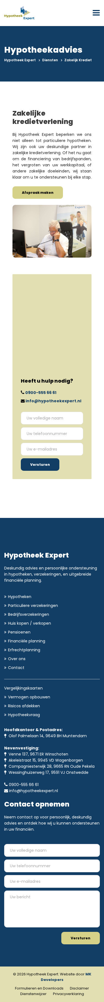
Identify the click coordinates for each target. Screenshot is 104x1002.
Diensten (50, 60)
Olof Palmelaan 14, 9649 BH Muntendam (46, 736)
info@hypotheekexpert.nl (53, 401)
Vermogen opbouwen (29, 697)
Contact (16, 667)
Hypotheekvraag (24, 715)
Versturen (40, 464)
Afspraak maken (38, 192)
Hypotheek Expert (20, 60)
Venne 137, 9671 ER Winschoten (37, 754)
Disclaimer (79, 988)
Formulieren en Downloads (39, 988)
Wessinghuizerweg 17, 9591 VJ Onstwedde (47, 772)
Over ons (17, 659)
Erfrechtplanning (24, 650)
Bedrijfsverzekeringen (28, 614)
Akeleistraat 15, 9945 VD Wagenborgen (44, 760)
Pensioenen (19, 632)
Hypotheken (19, 596)
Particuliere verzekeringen (33, 605)
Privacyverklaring (68, 993)
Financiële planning (26, 641)
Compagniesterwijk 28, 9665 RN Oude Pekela (50, 766)
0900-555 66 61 (40, 392)
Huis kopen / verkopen (29, 623)
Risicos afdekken (24, 706)
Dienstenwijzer (33, 993)
